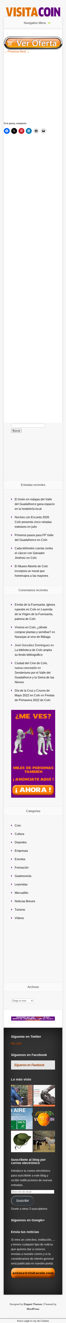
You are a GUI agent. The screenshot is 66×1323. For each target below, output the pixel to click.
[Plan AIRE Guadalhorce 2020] (22, 1119)
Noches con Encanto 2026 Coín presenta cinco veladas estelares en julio (33, 522)
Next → (25, 51)
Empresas (21, 850)
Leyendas (21, 884)
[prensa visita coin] (33, 1277)
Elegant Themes (33, 1304)
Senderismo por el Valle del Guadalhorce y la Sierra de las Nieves (34, 677)
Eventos (20, 859)
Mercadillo (21, 892)
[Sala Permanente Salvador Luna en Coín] (44, 1096)
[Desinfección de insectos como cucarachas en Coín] (22, 1096)
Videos (19, 918)
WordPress (33, 1309)
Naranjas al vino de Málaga (32, 636)
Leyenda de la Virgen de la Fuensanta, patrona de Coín (34, 614)
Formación (22, 867)
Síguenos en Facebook (29, 1055)
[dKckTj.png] (33, 48)
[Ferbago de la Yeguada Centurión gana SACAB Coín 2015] (44, 1142)
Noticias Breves (25, 901)
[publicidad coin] (33, 796)
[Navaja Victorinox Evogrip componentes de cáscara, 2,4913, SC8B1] (44, 1119)
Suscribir (22, 1200)
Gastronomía (23, 876)
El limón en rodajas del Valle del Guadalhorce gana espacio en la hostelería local (35, 504)
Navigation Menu (35, 23)
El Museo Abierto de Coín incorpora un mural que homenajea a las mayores (31, 571)
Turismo (20, 909)
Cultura (19, 833)
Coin (18, 825)
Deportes (21, 842)
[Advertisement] (33, 87)
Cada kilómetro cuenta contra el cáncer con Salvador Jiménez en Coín (34, 553)
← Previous (11, 51)
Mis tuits (16, 1043)
